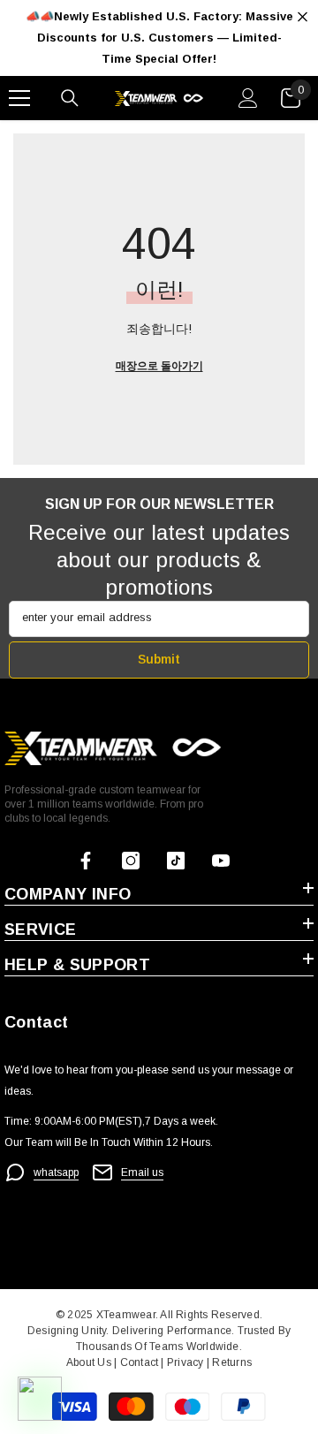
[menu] (19, 98)
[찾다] (69, 98)
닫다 (302, 17)
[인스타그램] (130, 860)
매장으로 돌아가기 (159, 366)
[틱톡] (175, 860)
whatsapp (56, 1172)
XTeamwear (125, 1315)
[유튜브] (220, 860)
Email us (142, 1172)
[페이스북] (85, 860)
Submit (159, 659)
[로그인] (248, 98)
